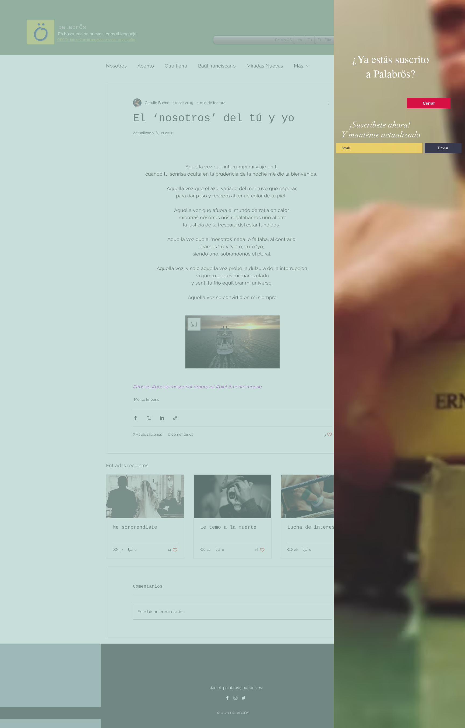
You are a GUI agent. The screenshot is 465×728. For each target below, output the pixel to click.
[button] (428, 103)
